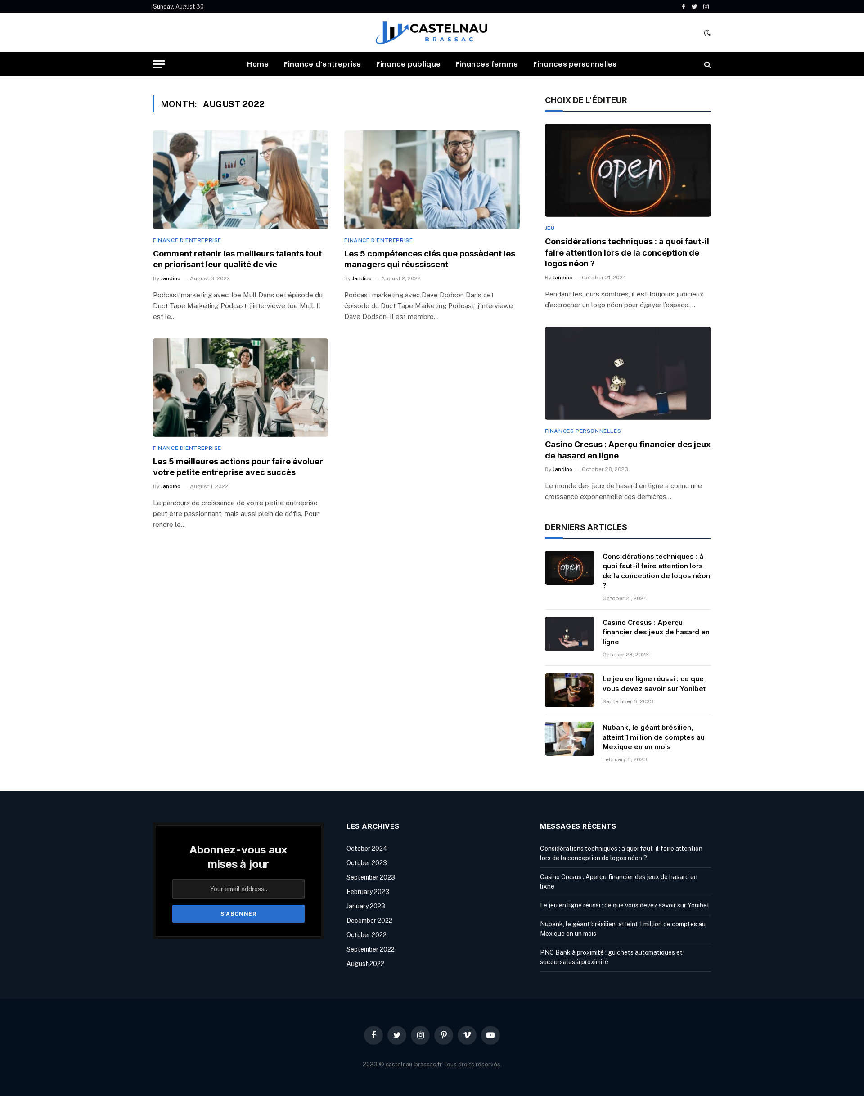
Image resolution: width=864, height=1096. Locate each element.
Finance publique (408, 64)
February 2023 (367, 891)
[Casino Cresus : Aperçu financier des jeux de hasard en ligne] (628, 373)
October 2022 (366, 935)
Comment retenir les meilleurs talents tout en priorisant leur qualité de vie (237, 259)
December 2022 (369, 920)
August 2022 (365, 963)
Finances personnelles (574, 64)
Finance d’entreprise (322, 64)
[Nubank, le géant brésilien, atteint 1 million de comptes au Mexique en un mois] (569, 739)
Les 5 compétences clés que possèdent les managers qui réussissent (429, 259)
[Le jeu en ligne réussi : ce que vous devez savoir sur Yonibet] (569, 690)
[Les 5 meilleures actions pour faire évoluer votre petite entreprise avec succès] (240, 387)
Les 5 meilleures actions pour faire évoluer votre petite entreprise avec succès (238, 467)
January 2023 (365, 906)
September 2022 (370, 949)
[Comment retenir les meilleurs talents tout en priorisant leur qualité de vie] (240, 179)
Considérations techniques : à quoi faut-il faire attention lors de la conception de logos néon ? (627, 252)
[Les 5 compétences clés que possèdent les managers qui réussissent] (431, 179)
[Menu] (159, 64)
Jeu (550, 228)
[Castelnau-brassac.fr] (432, 32)
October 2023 (366, 863)
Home (258, 64)
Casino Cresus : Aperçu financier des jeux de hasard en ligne (628, 450)
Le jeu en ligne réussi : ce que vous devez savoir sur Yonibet (654, 683)
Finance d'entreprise (187, 240)
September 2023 (370, 877)
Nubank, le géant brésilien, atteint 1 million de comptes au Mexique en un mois (654, 737)
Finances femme (487, 64)
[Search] (706, 64)
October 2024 (366, 848)
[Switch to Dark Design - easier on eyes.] (706, 32)
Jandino (170, 278)
